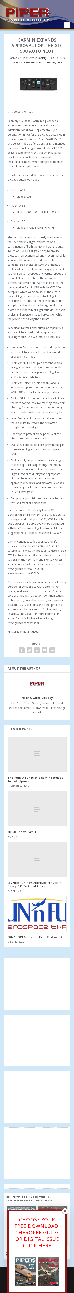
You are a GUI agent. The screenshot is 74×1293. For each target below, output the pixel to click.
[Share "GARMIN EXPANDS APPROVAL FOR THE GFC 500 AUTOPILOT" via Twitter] (29, 650)
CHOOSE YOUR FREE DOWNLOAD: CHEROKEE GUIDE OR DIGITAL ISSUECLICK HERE (37, 1232)
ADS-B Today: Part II (22, 832)
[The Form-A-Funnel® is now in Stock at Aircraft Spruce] (37, 754)
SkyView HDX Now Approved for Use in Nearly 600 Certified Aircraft (34, 884)
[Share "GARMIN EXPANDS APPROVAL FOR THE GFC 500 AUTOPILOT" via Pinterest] (37, 650)
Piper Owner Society (34, 58)
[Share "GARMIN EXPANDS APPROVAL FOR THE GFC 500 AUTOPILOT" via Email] (44, 650)
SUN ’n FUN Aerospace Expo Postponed (35, 937)
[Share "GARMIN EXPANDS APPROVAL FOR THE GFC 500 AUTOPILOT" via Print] (52, 650)
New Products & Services (39, 62)
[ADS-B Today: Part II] (37, 808)
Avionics (18, 62)
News (60, 62)
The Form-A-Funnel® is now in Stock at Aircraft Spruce (35, 779)
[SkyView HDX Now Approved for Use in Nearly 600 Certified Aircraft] (37, 859)
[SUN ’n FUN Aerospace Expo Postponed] (37, 914)
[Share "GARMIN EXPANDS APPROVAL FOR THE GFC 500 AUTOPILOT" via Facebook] (22, 650)
